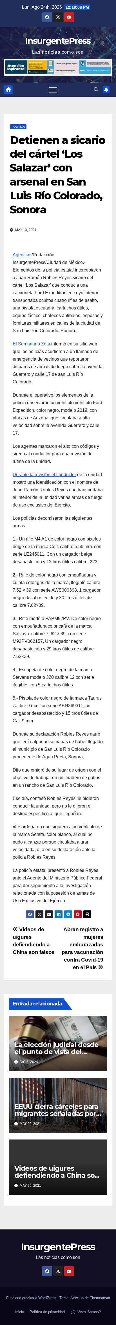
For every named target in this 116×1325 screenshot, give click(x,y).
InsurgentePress (58, 41)
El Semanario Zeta (31, 344)
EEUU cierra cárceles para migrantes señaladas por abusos (56, 1113)
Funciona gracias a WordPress (31, 1298)
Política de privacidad (47, 1312)
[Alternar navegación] (53, 89)
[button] (96, 89)
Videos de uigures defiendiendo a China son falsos (56, 1175)
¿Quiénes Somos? (85, 1312)
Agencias (22, 254)
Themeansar (100, 1298)
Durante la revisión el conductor (44, 474)
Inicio (19, 1312)
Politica (18, 126)
